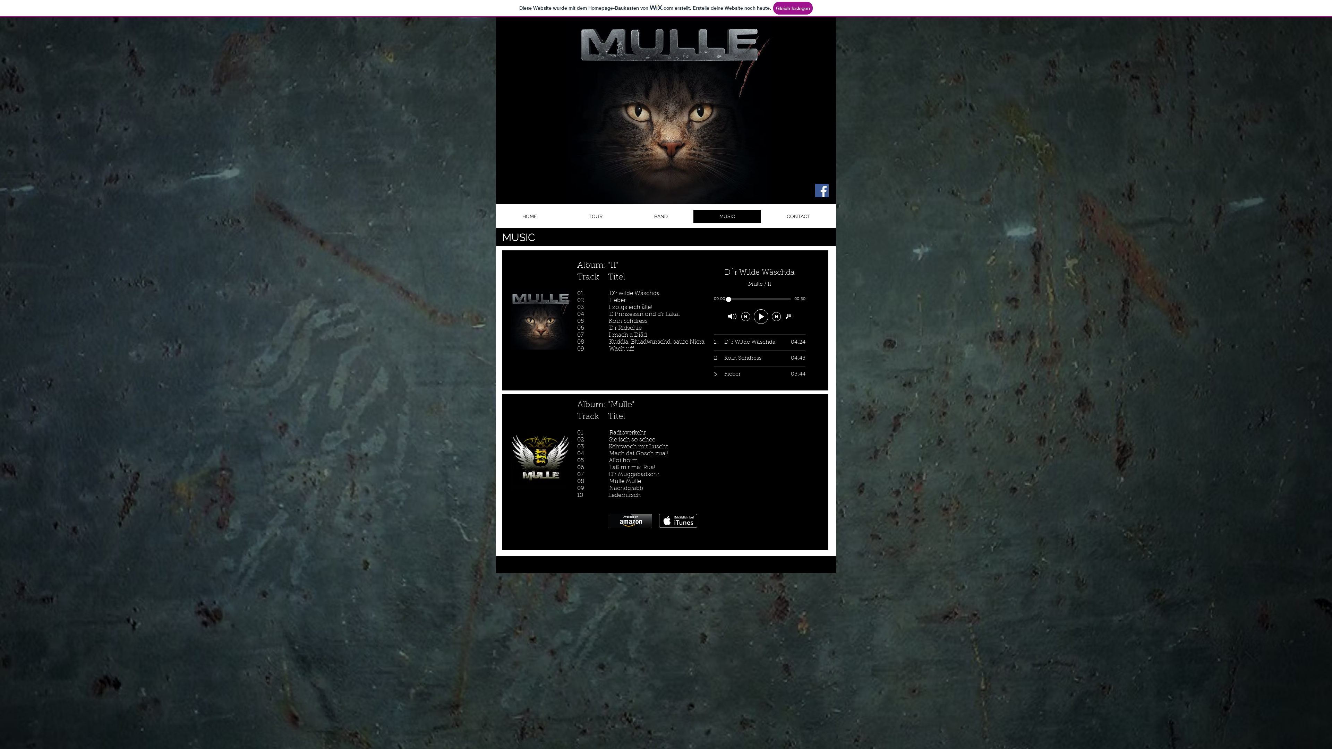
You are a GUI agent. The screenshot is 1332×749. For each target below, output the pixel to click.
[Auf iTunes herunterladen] (678, 521)
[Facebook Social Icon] (822, 190)
